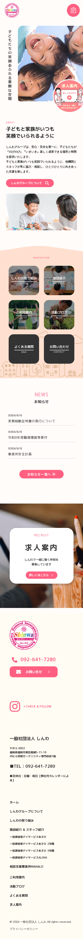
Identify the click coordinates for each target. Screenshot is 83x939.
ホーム (14, 802)
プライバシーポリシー (24, 928)
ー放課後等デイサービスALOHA (28, 857)
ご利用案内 (17, 877)
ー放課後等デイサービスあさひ (28, 837)
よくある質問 (19, 895)
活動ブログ (17, 886)
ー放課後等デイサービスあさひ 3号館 (32, 850)
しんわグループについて (26, 811)
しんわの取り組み (22, 820)
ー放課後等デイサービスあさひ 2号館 (32, 844)
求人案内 (16, 905)
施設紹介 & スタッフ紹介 (27, 830)
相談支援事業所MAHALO (26, 866)
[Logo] (12, 10)
